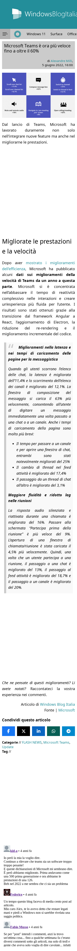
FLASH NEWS (32, 742)
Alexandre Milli (61, 61)
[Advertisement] (38, 187)
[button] (5, 34)
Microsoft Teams (56, 742)
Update (8, 747)
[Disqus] (38, 895)
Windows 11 (36, 34)
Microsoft (66, 710)
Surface (56, 34)
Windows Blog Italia (57, 704)
